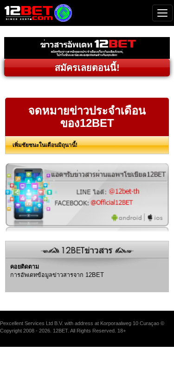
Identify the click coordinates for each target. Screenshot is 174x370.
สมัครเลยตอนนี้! (87, 68)
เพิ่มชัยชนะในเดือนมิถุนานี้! (45, 145)
